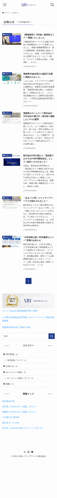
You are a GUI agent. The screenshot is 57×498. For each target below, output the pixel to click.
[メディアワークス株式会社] (28, 5)
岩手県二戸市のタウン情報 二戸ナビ (19, 406)
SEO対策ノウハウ (16, 360)
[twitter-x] (24, 452)
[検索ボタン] (52, 5)
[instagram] (28, 452)
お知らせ (12, 366)
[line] (32, 452)
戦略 (10, 384)
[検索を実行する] (51, 336)
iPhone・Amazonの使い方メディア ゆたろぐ (23, 428)
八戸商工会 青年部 (10, 417)
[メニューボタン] (5, 5)
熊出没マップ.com (10, 423)
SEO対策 (12, 354)
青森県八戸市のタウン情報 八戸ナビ (19, 412)
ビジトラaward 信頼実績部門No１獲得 (20, 311)
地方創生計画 (8, 401)
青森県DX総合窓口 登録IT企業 (16, 327)
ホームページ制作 (16, 372)
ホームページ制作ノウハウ (20, 378)
